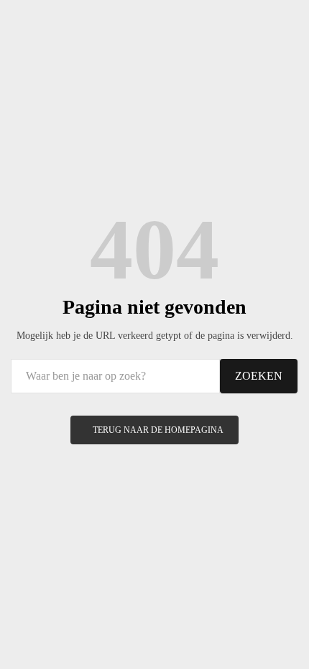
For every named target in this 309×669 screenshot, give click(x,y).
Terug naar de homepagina (158, 430)
